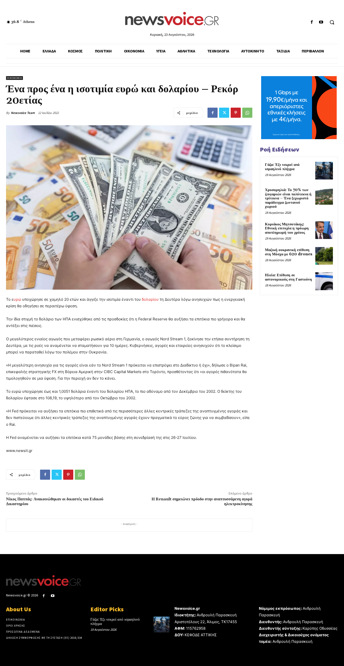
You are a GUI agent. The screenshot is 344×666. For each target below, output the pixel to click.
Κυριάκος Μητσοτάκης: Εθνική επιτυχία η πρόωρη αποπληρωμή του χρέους (287, 228)
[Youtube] (321, 22)
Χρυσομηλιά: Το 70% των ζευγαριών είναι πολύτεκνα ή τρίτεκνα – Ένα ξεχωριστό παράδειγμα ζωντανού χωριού (288, 198)
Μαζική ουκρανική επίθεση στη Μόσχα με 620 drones (288, 252)
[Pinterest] (236, 113)
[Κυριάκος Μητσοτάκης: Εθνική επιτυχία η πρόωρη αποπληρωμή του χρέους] (324, 230)
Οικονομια (14, 78)
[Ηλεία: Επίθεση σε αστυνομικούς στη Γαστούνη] (324, 281)
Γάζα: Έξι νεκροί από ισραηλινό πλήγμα (282, 166)
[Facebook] (311, 22)
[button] (332, 22)
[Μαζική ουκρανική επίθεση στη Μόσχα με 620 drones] (324, 256)
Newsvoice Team (23, 113)
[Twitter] (224, 113)
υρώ (17, 299)
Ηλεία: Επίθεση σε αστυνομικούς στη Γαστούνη (288, 277)
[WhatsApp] (247, 113)
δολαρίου (150, 299)
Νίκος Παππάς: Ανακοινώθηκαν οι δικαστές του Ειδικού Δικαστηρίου (54, 501)
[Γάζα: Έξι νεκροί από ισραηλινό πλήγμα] (324, 170)
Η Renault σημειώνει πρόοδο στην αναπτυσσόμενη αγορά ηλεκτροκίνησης (202, 501)
